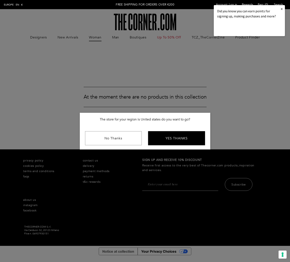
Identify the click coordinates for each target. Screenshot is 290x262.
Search (278, 5)
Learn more (231, 27)
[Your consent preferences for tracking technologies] (283, 255)
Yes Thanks (177, 138)
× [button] (282, 8)
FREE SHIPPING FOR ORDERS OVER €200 (145, 5)
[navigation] (13, 4)
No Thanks (113, 138)
